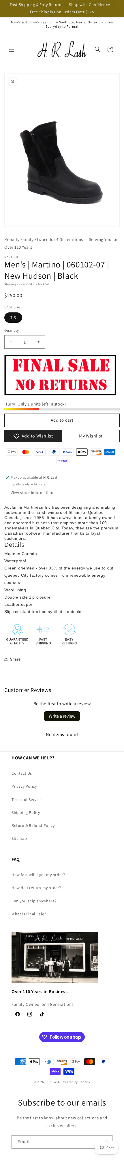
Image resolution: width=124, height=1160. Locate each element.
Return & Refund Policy (33, 825)
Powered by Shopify (75, 1082)
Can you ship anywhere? (34, 901)
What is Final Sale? (29, 913)
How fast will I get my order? (38, 874)
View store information (32, 492)
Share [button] (15, 659)
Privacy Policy (24, 786)
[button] (11, 49)
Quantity (11, 330)
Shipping (10, 284)
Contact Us (22, 773)
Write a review (62, 716)
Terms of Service (27, 799)
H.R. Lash (53, 1082)
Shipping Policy (26, 812)
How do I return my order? (36, 887)
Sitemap (19, 838)
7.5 (13, 317)
